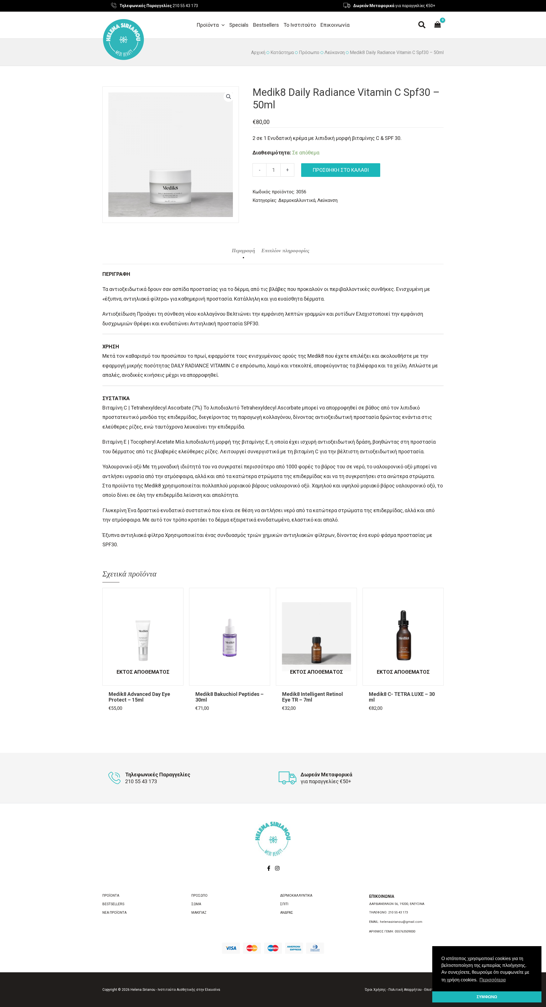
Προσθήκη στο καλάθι (341, 170)
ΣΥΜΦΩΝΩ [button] (487, 996)
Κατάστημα (282, 52)
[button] (222, 25)
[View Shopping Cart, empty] (438, 25)
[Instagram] (277, 868)
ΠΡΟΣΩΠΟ (199, 896)
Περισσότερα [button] (492, 979)
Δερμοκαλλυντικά (296, 200)
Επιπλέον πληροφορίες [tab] (285, 250)
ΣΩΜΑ (196, 904)
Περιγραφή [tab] (243, 250)
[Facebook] (268, 868)
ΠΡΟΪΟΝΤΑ (110, 896)
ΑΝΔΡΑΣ (286, 913)
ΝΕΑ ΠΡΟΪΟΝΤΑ (114, 913)
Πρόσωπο (309, 52)
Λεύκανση (334, 52)
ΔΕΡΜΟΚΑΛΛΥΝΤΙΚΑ (296, 896)
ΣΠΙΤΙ (284, 904)
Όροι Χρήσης (375, 990)
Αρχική (258, 52)
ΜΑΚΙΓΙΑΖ (198, 913)
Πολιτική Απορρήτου (405, 990)
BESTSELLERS (113, 904)
